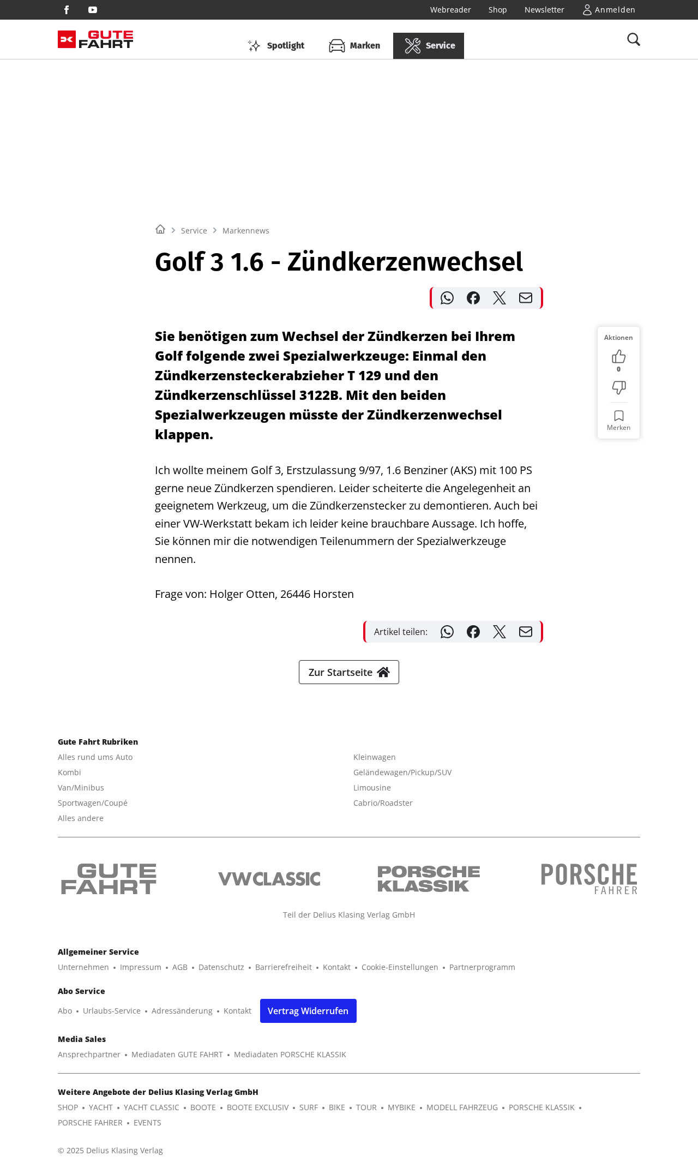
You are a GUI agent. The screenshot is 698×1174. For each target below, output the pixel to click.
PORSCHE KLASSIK (542, 1107)
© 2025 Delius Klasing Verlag (110, 1150)
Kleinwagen (374, 757)
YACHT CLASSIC (151, 1107)
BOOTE (203, 1107)
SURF (308, 1107)
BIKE (337, 1107)
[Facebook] (66, 9)
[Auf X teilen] (499, 297)
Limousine (372, 787)
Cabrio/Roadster (383, 803)
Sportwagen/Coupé (93, 803)
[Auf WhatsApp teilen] (447, 297)
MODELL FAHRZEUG (462, 1107)
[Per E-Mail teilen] (525, 297)
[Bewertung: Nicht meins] (619, 388)
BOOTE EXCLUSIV (257, 1107)
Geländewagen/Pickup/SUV (402, 772)
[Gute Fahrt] (106, 40)
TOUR (366, 1107)
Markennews (245, 230)
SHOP (68, 1107)
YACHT (101, 1107)
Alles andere (81, 818)
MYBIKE (402, 1107)
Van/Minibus (81, 787)
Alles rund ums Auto (95, 757)
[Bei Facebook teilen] (473, 297)
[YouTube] (92, 9)
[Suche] (633, 39)
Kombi (69, 772)
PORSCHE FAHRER (90, 1122)
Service (194, 230)
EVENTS (147, 1122)
